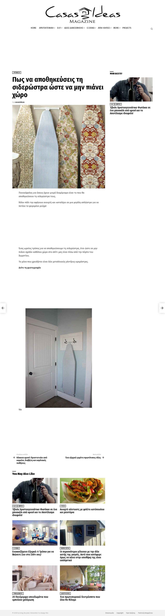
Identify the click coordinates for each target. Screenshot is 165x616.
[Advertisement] (82, 50)
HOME (33, 28)
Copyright (120, 613)
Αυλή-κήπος (104, 28)
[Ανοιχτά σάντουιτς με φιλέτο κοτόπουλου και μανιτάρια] (82, 490)
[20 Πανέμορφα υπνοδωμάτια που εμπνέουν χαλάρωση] (34, 578)
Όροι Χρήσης (130, 613)
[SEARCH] (152, 29)
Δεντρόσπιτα (65, 593)
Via (20, 409)
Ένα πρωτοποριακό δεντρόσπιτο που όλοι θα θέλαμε (80, 598)
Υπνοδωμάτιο (17, 593)
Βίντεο (20, 506)
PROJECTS (126, 28)
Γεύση (63, 506)
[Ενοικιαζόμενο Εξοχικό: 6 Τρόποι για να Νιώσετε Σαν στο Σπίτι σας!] (34, 533)
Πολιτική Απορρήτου (145, 613)
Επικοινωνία (109, 613)
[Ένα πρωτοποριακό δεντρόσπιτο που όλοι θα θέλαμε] (82, 578)
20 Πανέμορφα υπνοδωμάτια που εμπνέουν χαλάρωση (30, 598)
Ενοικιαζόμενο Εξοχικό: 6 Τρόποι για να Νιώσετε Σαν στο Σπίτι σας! (33, 553)
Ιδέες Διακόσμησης (73, 28)
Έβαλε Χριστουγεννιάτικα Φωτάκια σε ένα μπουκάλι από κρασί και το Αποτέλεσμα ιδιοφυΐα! (34, 512)
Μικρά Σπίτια (65, 548)
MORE (116, 28)
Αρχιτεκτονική (46, 28)
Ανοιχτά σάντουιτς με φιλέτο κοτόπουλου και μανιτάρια (82, 511)
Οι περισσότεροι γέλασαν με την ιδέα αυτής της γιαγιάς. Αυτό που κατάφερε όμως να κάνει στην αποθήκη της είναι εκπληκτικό (80, 556)
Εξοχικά (90, 28)
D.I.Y (59, 28)
